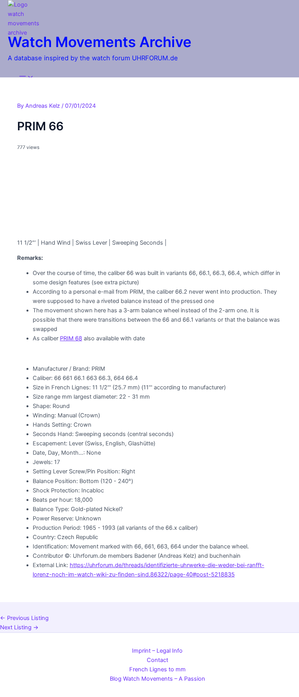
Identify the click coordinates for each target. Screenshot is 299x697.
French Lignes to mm (157, 669)
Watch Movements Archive (100, 42)
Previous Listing (24, 618)
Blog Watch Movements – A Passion (157, 678)
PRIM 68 (71, 338)
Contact (157, 660)
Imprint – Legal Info (157, 650)
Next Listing (19, 627)
